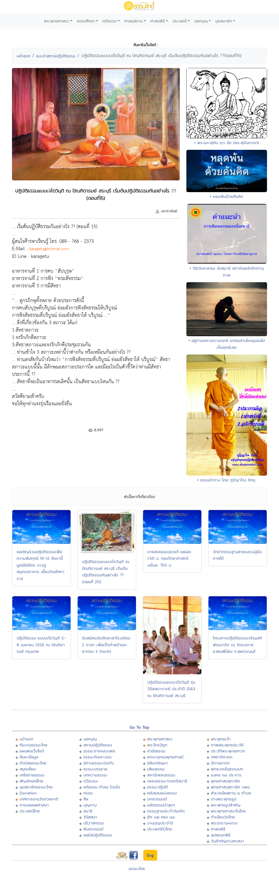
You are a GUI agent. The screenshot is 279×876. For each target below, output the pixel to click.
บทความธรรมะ (95, 775)
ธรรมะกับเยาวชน (97, 757)
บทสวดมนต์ (157, 799)
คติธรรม (109, 21)
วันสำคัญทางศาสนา (227, 841)
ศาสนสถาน (133, 21)
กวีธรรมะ (90, 781)
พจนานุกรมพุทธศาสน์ (165, 757)
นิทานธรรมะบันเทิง (98, 763)
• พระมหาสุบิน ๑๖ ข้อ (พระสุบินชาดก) (226, 142)
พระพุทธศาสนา (56, 21)
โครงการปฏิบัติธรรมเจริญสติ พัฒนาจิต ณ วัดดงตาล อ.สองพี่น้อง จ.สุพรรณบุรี (237, 644)
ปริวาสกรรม (93, 823)
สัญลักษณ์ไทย (31, 781)
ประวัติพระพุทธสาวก (228, 751)
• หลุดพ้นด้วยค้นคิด (226, 196)
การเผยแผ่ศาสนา (34, 805)
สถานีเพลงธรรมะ (161, 775)
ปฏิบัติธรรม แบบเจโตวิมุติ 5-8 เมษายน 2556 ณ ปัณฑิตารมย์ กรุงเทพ (41, 644)
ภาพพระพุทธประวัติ (227, 745)
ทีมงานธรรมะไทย (33, 745)
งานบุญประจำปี (160, 823)
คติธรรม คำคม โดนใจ (101, 787)
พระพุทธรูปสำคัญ (226, 805)
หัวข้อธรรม (156, 751)
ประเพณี (179, 21)
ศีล (85, 799)
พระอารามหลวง (224, 823)
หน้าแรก (23, 56)
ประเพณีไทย (30, 811)
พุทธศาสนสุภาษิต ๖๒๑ (230, 787)
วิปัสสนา (90, 817)
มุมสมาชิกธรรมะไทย (36, 787)
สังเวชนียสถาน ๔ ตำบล (231, 793)
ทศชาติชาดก (221, 757)
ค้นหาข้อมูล (29, 757)
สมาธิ (87, 811)
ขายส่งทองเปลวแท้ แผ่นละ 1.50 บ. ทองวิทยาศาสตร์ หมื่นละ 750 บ (169, 558)
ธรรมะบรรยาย (95, 769)
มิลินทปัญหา (157, 763)
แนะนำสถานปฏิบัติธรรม (55, 56)
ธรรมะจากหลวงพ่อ (99, 751)
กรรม (88, 793)
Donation (28, 793)
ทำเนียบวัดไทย (223, 817)
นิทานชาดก (220, 763)
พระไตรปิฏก (157, 745)
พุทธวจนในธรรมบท (227, 769)
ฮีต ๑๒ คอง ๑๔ (161, 817)
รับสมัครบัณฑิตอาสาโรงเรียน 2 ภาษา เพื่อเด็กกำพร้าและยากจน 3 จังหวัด (106, 644)
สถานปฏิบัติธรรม (97, 745)
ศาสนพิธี (157, 21)
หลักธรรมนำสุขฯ (161, 805)
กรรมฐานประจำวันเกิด (166, 811)
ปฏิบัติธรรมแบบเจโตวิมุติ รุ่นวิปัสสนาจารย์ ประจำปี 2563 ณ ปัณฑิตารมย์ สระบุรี (171, 688)
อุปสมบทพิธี (221, 835)
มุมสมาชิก (223, 21)
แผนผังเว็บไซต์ (32, 751)
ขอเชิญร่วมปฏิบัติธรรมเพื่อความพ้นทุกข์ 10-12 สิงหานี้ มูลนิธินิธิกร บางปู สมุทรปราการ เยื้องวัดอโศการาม (40, 565)
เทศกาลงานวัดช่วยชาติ (39, 799)
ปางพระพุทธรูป (223, 799)
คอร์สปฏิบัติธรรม (97, 835)
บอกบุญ (201, 21)
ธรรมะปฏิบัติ (157, 787)
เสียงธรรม (156, 769)
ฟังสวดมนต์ (93, 829)
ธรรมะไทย (137, 868)
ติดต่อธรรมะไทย (33, 763)
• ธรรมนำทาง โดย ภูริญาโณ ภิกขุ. (226, 480)
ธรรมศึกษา (86, 21)
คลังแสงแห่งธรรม (162, 793)
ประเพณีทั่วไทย (159, 829)
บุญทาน (90, 805)
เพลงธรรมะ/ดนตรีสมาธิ (167, 781)
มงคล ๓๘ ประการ (226, 775)
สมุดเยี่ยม (28, 769)
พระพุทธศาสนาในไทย (228, 811)
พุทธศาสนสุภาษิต (225, 781)
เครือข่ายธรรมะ (32, 775)
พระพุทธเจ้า (221, 739)
